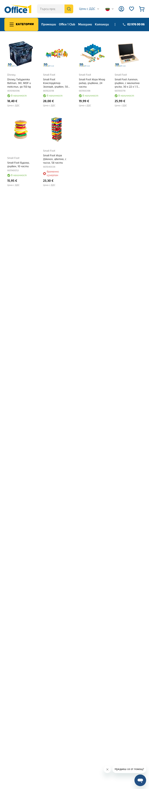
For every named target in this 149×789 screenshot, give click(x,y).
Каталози (102, 24)
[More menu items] (115, 24)
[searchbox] (55, 8)
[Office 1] (17, 9)
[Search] (69, 9)
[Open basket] (142, 9)
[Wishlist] (131, 9)
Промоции (48, 24)
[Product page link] (20, 53)
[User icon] (121, 9)
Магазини (85, 24)
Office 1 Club (67, 24)
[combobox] (89, 9)
